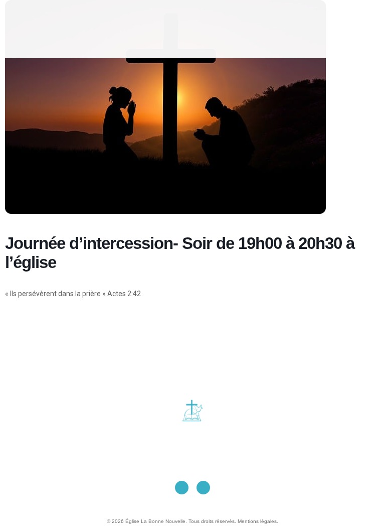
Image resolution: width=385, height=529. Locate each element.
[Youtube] (181, 487)
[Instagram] (203, 487)
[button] (202, 29)
